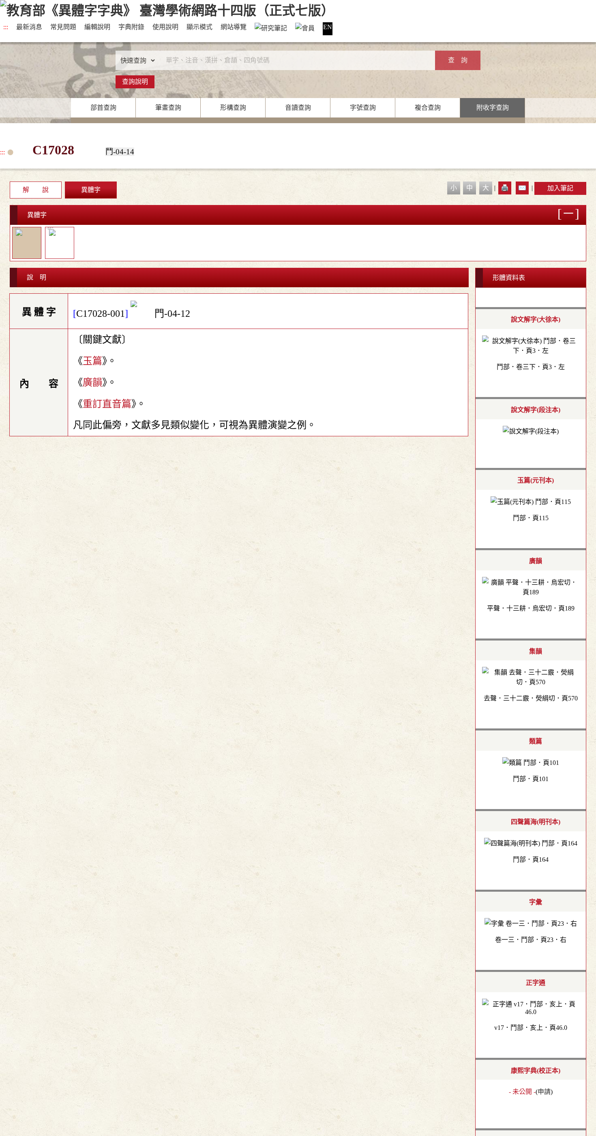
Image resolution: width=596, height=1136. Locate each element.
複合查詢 (428, 107)
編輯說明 (97, 26)
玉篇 (92, 361)
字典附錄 (131, 26)
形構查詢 (233, 107)
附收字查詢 (492, 107)
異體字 (91, 189)
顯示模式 (199, 26)
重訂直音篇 (107, 404)
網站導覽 (234, 26)
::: (5, 26)
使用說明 (165, 26)
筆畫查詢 (168, 107)
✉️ (522, 187)
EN (327, 26)
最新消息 (29, 26)
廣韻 (92, 382)
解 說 (36, 189)
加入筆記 (560, 188)
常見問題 (63, 26)
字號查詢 (363, 107)
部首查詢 (103, 107)
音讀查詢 (298, 107)
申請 (544, 1091)
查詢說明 (135, 81)
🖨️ (505, 187)
